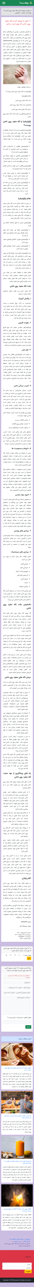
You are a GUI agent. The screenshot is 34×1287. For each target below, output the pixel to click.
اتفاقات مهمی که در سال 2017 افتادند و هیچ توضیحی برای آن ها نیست (17, 1210)
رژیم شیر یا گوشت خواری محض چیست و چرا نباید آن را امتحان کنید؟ (17, 1117)
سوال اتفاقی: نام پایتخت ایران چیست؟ (19, 1017)
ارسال (28, 1027)
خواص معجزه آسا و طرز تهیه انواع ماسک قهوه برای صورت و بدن (18, 1069)
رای (29, 958)
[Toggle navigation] (3, 3)
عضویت (28, 1271)
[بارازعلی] (26, 3)
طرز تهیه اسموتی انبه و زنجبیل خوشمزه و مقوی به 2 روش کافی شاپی (17, 1162)
